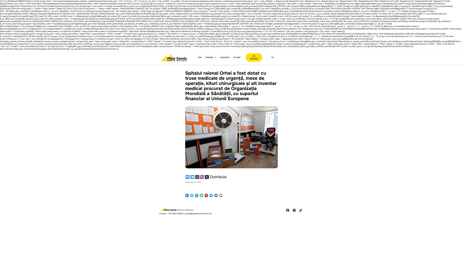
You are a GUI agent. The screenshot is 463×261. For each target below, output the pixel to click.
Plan (200, 57)
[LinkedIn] (196, 195)
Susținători (225, 57)
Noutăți (237, 57)
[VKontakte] (216, 195)
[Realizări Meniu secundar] (215, 57)
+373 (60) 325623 (175, 213)
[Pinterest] (206, 195)
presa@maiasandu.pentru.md (198, 213)
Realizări (209, 57)
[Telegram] (211, 195)
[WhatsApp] (201, 195)
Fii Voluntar (254, 57)
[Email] (221, 195)
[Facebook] (187, 195)
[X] (192, 195)
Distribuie (218, 177)
